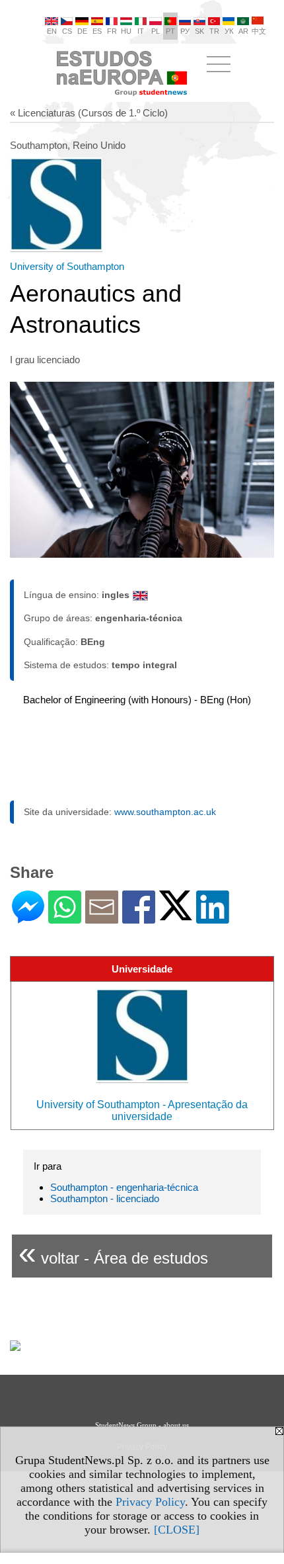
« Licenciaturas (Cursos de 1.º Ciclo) (89, 112)
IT (140, 31)
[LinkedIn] (212, 918)
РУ (185, 31)
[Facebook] (138, 918)
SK (199, 31)
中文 (259, 31)
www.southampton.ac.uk (165, 811)
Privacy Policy (150, 1501)
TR (214, 31)
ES (97, 31)
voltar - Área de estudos (113, 1252)
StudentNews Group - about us (142, 1425)
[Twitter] (175, 915)
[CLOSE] (176, 1529)
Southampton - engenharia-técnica (124, 1187)
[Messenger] (28, 918)
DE (82, 31)
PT (170, 31)
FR (112, 31)
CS (67, 31)
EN (52, 31)
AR (243, 31)
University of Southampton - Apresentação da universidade (142, 1110)
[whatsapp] (64, 918)
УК (229, 31)
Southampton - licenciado (104, 1198)
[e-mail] (101, 918)
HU (126, 31)
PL (155, 31)
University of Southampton (67, 266)
